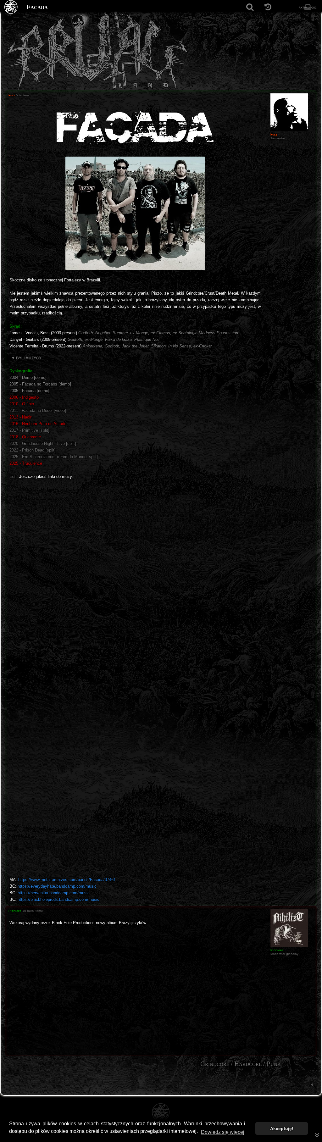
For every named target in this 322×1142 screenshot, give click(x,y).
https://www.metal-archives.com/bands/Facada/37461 (67, 879)
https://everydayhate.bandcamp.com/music (57, 886)
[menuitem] (312, 1085)
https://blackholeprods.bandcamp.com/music (58, 899)
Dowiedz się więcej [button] (222, 1132)
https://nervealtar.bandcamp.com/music (54, 892)
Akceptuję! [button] (281, 1128)
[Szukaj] (249, 7)
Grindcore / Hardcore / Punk (240, 1063)
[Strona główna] (11, 7)
